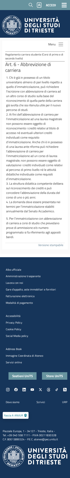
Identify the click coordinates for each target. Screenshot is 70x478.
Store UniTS (54, 375)
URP (64, 402)
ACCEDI (51, 5)
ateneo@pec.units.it (46, 439)
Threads (48, 389)
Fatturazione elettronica (20, 296)
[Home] (31, 26)
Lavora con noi (14, 283)
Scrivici (41, 402)
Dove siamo (12, 402)
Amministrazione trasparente (23, 276)
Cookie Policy (13, 329)
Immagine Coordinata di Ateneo (24, 356)
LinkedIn (24, 389)
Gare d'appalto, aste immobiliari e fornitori (31, 289)
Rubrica (39, 5)
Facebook (16, 389)
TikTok (56, 389)
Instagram (8, 389)
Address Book (14, 349)
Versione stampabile (50, 245)
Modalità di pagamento (19, 303)
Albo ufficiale (13, 270)
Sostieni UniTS (22, 375)
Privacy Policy (14, 322)
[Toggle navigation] (64, 5)
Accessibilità (13, 316)
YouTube (32, 389)
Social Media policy (17, 336)
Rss (65, 389)
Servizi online (14, 362)
